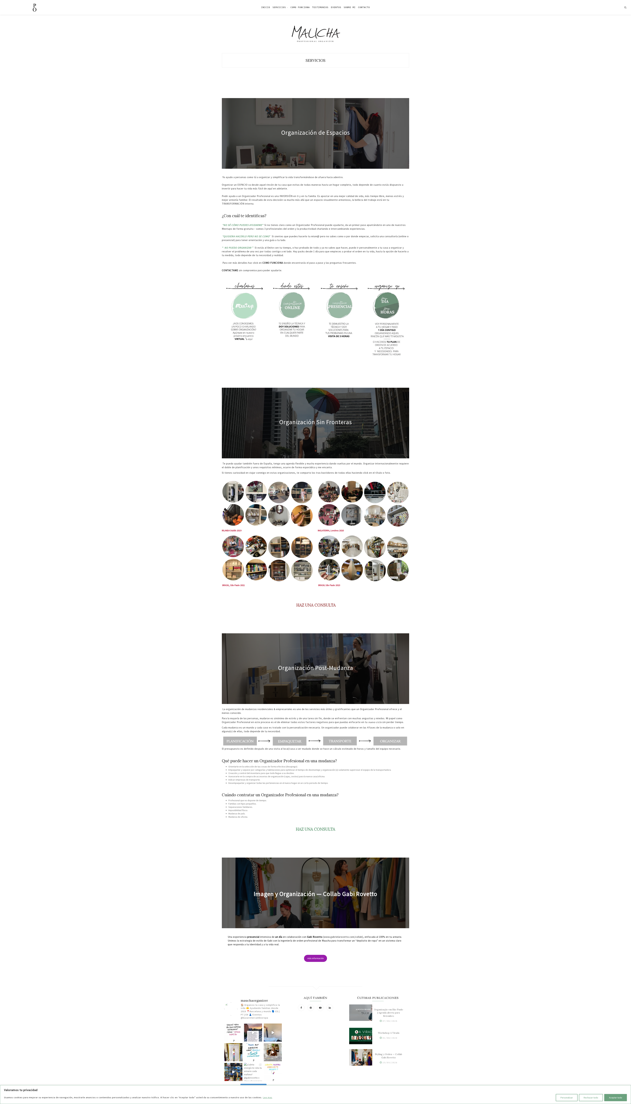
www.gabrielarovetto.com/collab (343, 936)
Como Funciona (300, 7)
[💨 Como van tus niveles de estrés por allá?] (273, 1033)
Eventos (336, 7)
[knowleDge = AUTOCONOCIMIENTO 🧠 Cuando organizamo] (253, 1052)
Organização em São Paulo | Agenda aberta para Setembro (388, 1013)
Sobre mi (350, 7)
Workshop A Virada (388, 1032)
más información (315, 958)
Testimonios (320, 7)
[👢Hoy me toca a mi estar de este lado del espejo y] (233, 1052)
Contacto (364, 7)
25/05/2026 (390, 1062)
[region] (315, 1094)
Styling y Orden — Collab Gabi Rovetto (388, 1056)
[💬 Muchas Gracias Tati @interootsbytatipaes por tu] (273, 1052)
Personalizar (567, 1097)
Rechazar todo (591, 1097)
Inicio (265, 7)
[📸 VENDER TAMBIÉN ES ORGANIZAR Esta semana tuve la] (233, 1072)
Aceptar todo (615, 1097)
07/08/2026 (390, 1021)
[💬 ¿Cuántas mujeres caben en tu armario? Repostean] (273, 1072)
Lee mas (267, 1097)
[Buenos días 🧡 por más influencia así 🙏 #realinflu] (253, 1033)
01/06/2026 (390, 1038)
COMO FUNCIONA (272, 262)
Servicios (279, 7)
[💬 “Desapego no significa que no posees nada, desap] (233, 1033)
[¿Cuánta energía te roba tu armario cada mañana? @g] (253, 1072)
